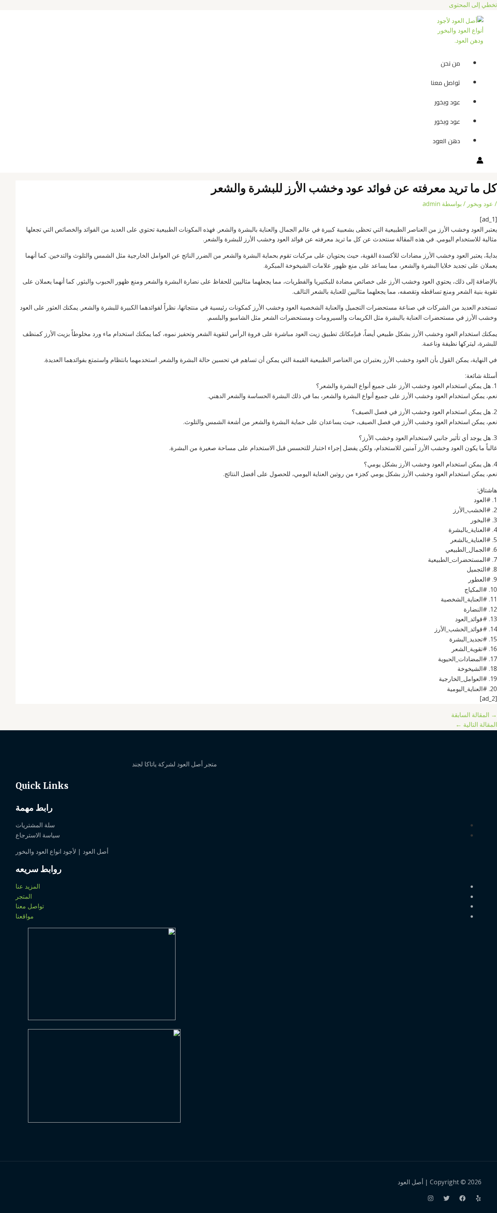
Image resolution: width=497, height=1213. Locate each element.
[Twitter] (446, 1199)
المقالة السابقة (474, 714)
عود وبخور (447, 102)
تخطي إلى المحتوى (473, 4)
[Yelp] (478, 1199)
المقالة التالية (476, 724)
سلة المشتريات (35, 825)
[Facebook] (462, 1199)
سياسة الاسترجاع (38, 835)
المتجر (24, 896)
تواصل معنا (445, 82)
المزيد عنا (28, 886)
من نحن (450, 63)
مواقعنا (25, 916)
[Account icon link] (479, 162)
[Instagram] (430, 1199)
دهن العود (446, 141)
